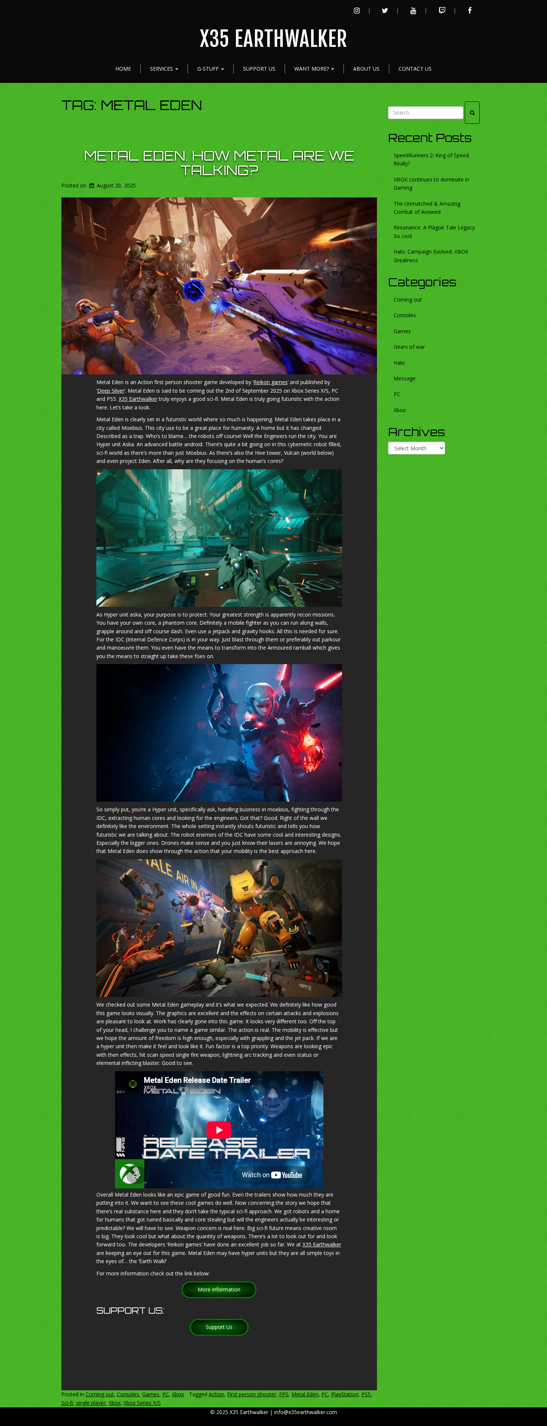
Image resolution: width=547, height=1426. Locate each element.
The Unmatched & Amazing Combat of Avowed (427, 207)
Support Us (259, 68)
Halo (399, 362)
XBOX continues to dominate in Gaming (431, 183)
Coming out (100, 1394)
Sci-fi (67, 1402)
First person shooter (251, 1394)
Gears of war (409, 346)
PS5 (366, 1394)
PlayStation (344, 1394)
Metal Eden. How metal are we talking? (219, 163)
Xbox (178, 1394)
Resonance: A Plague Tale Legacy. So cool (435, 231)
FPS (283, 1394)
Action (216, 1394)
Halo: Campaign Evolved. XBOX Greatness (431, 255)
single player (91, 1402)
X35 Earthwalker (274, 39)
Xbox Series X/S (142, 1402)
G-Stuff (208, 68)
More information (219, 1289)
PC (165, 1394)
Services (162, 68)
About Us (366, 68)
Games (150, 1394)
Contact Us (415, 68)
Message (405, 378)
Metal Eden (305, 1394)
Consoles (128, 1394)
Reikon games (270, 382)
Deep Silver (110, 390)
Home (123, 68)
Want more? (312, 68)
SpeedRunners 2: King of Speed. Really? (432, 159)
